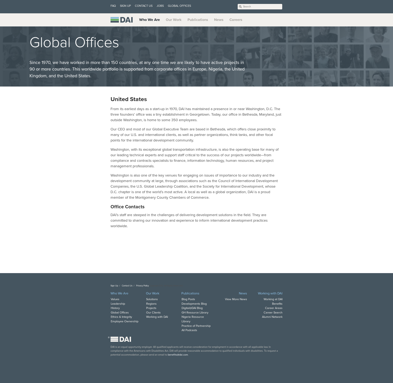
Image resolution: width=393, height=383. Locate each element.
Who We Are (149, 19)
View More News (236, 299)
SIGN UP (125, 6)
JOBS (160, 6)
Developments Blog (194, 303)
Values (115, 299)
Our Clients (153, 312)
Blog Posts (188, 299)
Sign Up (114, 285)
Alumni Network (272, 317)
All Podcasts (189, 330)
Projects (151, 308)
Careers (235, 19)
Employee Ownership (124, 321)
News (219, 19)
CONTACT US (143, 6)
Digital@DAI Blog (192, 308)
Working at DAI (273, 299)
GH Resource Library (195, 312)
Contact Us (127, 285)
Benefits (277, 303)
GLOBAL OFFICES (179, 6)
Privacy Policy (142, 285)
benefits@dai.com (178, 354)
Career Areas (273, 308)
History (115, 308)
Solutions (152, 299)
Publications (197, 19)
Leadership (118, 303)
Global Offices (120, 312)
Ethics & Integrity (121, 317)
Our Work (174, 19)
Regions (151, 303)
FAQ (113, 6)
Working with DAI (157, 317)
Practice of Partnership (196, 326)
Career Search (273, 312)
